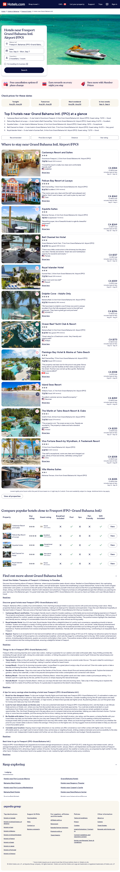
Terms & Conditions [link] (81, 818)
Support (91, 4)
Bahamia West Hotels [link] (12, 783)
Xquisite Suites (12, 124)
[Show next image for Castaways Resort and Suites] (37, 163)
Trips (100, 4)
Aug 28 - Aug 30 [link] (74, 104)
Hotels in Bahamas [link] (13, 11)
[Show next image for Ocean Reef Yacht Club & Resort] (37, 334)
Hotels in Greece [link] (9, 853)
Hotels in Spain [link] (9, 842)
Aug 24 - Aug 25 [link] (45, 104)
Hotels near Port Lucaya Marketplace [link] (18, 787)
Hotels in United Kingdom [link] (12, 835)
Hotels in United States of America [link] (13, 822)
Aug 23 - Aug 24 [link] (15, 104)
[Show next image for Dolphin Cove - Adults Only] (37, 305)
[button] (60, 576)
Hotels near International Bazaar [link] (74, 796)
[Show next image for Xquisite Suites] (37, 219)
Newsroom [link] (54, 824)
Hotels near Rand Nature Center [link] (74, 792)
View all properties (12, 496)
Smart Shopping (29, 711)
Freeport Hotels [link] (26, 11)
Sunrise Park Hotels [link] (11, 796)
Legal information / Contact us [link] (83, 830)
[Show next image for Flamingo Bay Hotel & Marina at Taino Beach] (37, 365)
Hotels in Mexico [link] (9, 831)
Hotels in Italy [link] (8, 827)
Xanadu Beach (11, 681)
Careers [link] (100, 822)
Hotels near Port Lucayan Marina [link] (17, 779)
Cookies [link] (77, 825)
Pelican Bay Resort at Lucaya (17, 121)
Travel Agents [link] (55, 835)
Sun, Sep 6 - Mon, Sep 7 (19, 51)
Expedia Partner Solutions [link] (59, 827)
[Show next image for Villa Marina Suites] (37, 477)
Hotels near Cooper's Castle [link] (72, 787)
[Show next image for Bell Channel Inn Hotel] (37, 249)
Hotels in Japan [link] (9, 846)
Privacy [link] (76, 822)
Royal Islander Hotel (14, 130)
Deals (101, 705)
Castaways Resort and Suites (17, 118)
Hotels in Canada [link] (9, 818)
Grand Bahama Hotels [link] (69, 779)
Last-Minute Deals (106, 592)
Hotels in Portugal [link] (10, 850)
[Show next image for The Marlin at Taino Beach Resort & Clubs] (37, 422)
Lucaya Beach (11, 665)
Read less (6, 597)
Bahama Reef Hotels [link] (12, 792)
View (112, 526)
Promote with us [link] (56, 831)
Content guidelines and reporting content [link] (82, 836)
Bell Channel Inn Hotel (15, 127)
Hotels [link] (3, 11)
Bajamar (9, 634)
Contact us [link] (31, 825)
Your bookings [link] (32, 818)
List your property (77, 4)
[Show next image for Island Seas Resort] (37, 394)
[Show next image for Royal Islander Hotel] (37, 277)
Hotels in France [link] (9, 838)
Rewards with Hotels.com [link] (106, 829)
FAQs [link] (29, 822)
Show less (46, 173)
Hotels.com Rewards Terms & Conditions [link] (84, 841)
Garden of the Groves (15, 670)
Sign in (114, 4)
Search (24, 70)
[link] (37, 153)
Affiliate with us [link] (56, 820)
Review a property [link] (33, 829)
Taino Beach (10, 660)
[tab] (8, 772)
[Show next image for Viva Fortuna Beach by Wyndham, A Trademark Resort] (37, 452)
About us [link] (101, 818)
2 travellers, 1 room (17, 58)
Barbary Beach (11, 675)
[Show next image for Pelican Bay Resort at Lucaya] (37, 191)
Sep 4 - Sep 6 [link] (104, 104)
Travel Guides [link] (102, 825)
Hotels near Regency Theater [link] (72, 783)
